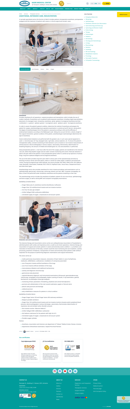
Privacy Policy (97, 383)
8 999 (34, 387)
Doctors (42, 69)
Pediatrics (87, 36)
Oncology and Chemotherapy (92, 41)
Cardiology (87, 49)
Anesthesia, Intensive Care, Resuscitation (95, 23)
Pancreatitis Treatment (90, 58)
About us (58, 383)
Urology (87, 43)
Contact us (59, 394)
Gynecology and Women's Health (93, 28)
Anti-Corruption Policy (99, 391)
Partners (58, 391)
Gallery (58, 386)
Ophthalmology (89, 21)
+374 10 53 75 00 (24, 387)
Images (52, 69)
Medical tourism (98, 386)
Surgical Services (79, 390)
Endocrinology (88, 30)
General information (25, 69)
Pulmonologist (88, 34)
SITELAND (109, 406)
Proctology (87, 56)
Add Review (59, 397)
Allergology (87, 19)
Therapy (87, 32)
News (47, 69)
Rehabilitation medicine (91, 54)
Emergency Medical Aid (91, 17)
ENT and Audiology (89, 51)
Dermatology (88, 38)
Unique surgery (79, 393)
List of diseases (35, 69)
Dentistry (87, 47)
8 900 (30, 387)
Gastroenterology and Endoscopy (93, 25)
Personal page (97, 388)
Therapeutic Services (81, 388)
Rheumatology (88, 45)
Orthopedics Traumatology (91, 60)
